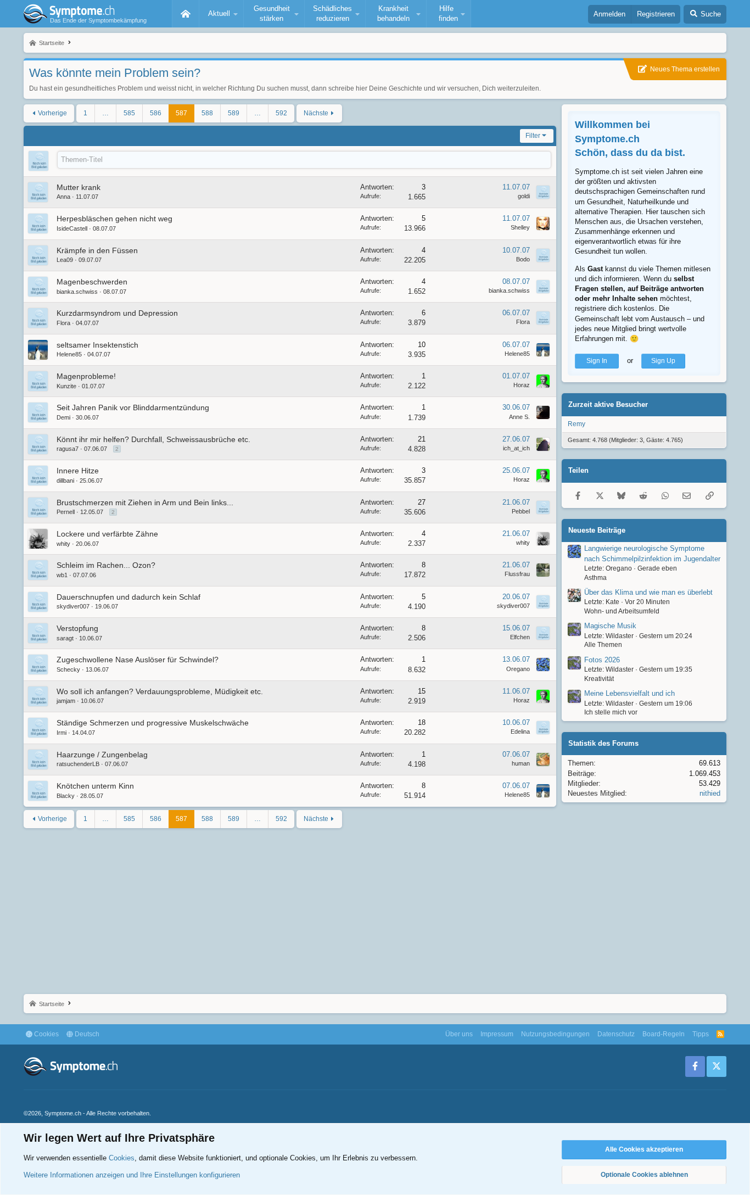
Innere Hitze (78, 470)
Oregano (518, 669)
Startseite (185, 13)
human (521, 763)
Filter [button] (532, 135)
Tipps (700, 1034)
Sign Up (663, 361)
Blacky (66, 795)
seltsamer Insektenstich (97, 344)
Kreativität (599, 679)
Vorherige (52, 113)
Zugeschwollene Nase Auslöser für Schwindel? (138, 659)
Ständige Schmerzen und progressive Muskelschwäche (153, 722)
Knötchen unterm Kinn (95, 785)
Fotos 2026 (602, 660)
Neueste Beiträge (596, 530)
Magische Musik (610, 626)
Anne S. (519, 417)
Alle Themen (603, 645)
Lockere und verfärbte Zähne (107, 533)
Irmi (61, 732)
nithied (709, 793)
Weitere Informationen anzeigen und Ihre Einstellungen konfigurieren (132, 1175)
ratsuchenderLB (78, 764)
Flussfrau (517, 574)
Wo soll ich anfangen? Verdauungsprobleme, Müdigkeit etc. (160, 691)
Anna (63, 196)
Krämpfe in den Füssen (97, 250)
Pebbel (521, 511)
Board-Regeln (663, 1034)
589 (233, 113)
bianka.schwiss (77, 291)
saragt (65, 638)
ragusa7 (68, 448)
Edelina (520, 731)
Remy (576, 424)
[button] (221, 13)
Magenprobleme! (86, 376)
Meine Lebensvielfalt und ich (629, 693)
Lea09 (65, 259)
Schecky (68, 669)
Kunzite (66, 386)
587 (181, 113)
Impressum (496, 1034)
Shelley (520, 227)
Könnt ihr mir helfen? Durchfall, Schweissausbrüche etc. (153, 439)
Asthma (595, 577)
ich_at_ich (516, 448)
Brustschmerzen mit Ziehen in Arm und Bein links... (145, 502)
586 (155, 113)
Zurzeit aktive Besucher (608, 404)
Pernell (66, 512)
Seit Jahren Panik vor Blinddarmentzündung (133, 407)
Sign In (596, 361)
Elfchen (520, 637)
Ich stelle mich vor (610, 712)
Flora (63, 323)
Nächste (316, 113)
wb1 (62, 575)
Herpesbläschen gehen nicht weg (114, 218)
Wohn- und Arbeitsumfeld (621, 611)
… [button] (105, 113)
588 (207, 113)
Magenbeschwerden (92, 281)
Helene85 (69, 354)
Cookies (45, 1034)
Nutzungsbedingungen (555, 1034)
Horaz (521, 385)
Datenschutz (616, 1034)
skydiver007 (73, 606)
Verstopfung (77, 628)
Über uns (459, 1034)
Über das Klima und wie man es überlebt (648, 592)
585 (129, 113)
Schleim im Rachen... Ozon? (106, 565)
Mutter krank (78, 187)
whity (63, 543)
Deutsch (86, 1034)
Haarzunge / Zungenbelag (102, 754)
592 (281, 113)
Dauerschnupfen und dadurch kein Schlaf (128, 597)
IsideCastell (72, 228)
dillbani (65, 480)
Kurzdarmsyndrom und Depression (117, 313)
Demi (63, 417)
